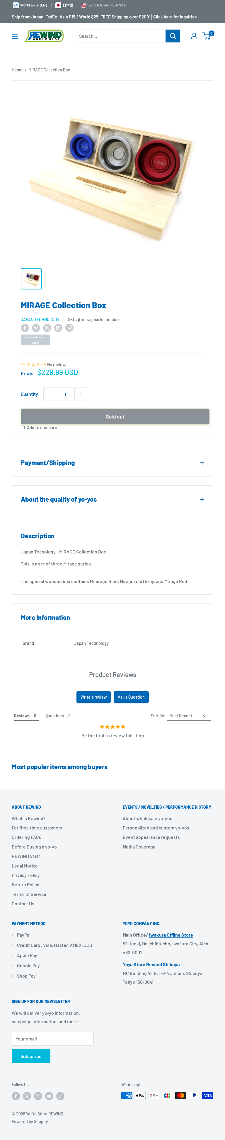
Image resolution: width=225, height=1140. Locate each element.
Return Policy (25, 884)
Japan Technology (40, 319)
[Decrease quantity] (50, 394)
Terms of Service (29, 894)
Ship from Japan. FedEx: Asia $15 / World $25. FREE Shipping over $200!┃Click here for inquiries (104, 16)
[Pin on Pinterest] (36, 327)
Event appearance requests (151, 837)
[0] (206, 36)
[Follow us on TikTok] (60, 1096)
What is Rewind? (29, 818)
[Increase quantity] (81, 394)
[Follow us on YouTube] (49, 1096)
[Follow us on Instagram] (38, 1096)
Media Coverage (139, 846)
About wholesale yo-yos (147, 818)
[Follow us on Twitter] (27, 1096)
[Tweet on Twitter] (47, 327)
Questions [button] (54, 715)
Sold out (115, 416)
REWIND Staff (26, 856)
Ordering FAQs (26, 837)
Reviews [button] (22, 715)
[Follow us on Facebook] (16, 1096)
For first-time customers (37, 827)
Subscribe (31, 1056)
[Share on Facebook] (25, 327)
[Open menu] (15, 36)
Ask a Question (131, 697)
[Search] (173, 36)
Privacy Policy (26, 875)
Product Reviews (112, 674)
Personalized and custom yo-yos (156, 827)
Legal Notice (25, 865)
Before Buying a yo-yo (34, 846)
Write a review (94, 697)
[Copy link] (69, 327)
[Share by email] (58, 327)
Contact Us (23, 903)
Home (17, 69)
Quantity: (30, 394)
